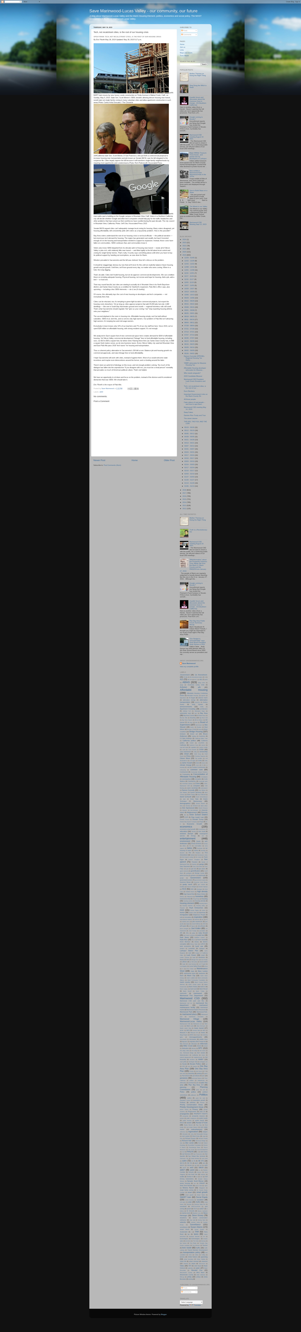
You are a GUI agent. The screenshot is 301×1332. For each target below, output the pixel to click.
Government (195, 878)
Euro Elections (189, 391)
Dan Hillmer (202, 790)
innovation (187, 917)
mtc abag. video (184, 1050)
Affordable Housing (194, 689)
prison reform (184, 1109)
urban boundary (188, 1259)
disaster (184, 810)
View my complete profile (189, 666)
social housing (189, 1200)
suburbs (183, 1222)
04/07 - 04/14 (189, 446)
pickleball (191, 1082)
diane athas (204, 805)
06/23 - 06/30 (189, 341)
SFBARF (202, 1183)
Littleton (184, 962)
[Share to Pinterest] (138, 388)
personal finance (197, 1078)
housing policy (200, 905)
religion (205, 1132)
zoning (190, 1279)
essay (206, 843)
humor (182, 912)
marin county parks (194, 984)
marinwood (198, 993)
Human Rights (194, 910)
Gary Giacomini (185, 866)
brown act (194, 734)
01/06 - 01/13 (189, 486)
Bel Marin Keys (201, 715)
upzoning (204, 1257)
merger (198, 1035)
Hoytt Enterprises (196, 908)
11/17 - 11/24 (189, 276)
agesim (203, 695)
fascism (182, 852)
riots (181, 1143)
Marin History (193, 987)
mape (192, 971)
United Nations (193, 1257)
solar (190, 1202)
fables (189, 848)
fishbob (193, 855)
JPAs (187, 933)
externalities (198, 846)
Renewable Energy (202, 1134)
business (202, 736)
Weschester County (186, 1272)
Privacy (195, 1109)
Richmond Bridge (200, 1140)
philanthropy (201, 1080)
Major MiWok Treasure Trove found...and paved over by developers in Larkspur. (198, 156)
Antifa (201, 706)
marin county (185, 982)
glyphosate (201, 875)
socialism (200, 1200)
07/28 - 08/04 (189, 326)
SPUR (195, 1208)
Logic (183, 964)
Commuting (186, 774)
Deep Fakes (188, 412)
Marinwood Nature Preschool (196, 1010)
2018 (184, 490)
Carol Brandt (192, 749)
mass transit (199, 1028)
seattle (182, 1176)
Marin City (191, 975)
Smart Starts (201, 1195)
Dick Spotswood (188, 808)
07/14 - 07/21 (189, 332)
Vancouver (202, 1263)
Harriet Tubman (203, 886)
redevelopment (196, 1129)
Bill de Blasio (199, 720)
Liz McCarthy (193, 961)
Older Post (169, 460)
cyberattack (204, 788)
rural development (202, 1149)
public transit (199, 1120)
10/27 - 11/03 (189, 285)
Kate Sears (184, 937)
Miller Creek (187, 1046)
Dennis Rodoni (200, 803)
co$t (188, 767)
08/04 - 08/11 (189, 322)
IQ (207, 919)
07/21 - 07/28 (189, 329)
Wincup (182, 1277)
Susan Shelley (199, 1229)
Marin (182, 975)
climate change (185, 765)
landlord (182, 948)
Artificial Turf (187, 711)
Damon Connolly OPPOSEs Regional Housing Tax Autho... (194, 358)
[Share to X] (133, 388)
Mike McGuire (184, 1043)
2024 (184, 239)
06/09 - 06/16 (189, 347)
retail (204, 1136)
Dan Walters (183, 792)
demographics (185, 803)
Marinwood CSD (190, 998)
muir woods (201, 1053)
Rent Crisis (196, 1136)
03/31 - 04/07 (189, 449)
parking (199, 1073)
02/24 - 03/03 (189, 464)
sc (199, 1170)
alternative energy (189, 700)
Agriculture (183, 697)
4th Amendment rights (196, 677)
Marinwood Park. (202, 1012)
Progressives (192, 1111)
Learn (203, 955)
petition (192, 1080)
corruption (198, 779)
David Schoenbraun (202, 797)
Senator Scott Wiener (195, 1181)
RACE (182, 1123)
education (183, 831)
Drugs (201, 822)
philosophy (183, 1082)
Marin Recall (203, 989)
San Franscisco (197, 1154)
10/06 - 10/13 (189, 295)
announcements (186, 707)
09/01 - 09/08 (189, 310)
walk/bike (190, 1268)
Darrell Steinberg (196, 792)
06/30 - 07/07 (189, 338)
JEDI (204, 924)
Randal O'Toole (202, 1123)
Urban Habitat (201, 1259)
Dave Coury (191, 794)
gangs (201, 864)
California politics (189, 740)
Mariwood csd (197, 1024)
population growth (199, 1100)
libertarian (201, 957)
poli (204, 1089)
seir (201, 1176)
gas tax (193, 869)
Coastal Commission (198, 767)
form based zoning (187, 857)
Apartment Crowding (187, 709)
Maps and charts (186, 53)
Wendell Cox (196, 1270)
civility (200, 760)
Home (135, 460)
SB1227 (182, 1165)
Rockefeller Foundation (194, 1145)
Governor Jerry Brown (201, 882)
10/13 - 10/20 (189, 292)
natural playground (185, 1057)
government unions (186, 880)
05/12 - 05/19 (189, 430)
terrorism (188, 1241)
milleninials (194, 1043)
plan (197, 1082)
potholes (192, 1102)
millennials (204, 1044)
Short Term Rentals (186, 1185)
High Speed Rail (189, 894)
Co (202, 765)
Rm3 (199, 1143)
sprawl (189, 1209)
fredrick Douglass (194, 859)
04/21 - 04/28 (189, 440)
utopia (193, 1263)
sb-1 (196, 1163)
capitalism (193, 747)
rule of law (191, 1149)
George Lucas (199, 873)
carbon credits (203, 747)
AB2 (200, 679)
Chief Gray (197, 754)
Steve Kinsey (197, 1215)
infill (181, 917)
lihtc (187, 959)
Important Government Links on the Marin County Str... (196, 395)
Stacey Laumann (203, 1211)
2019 (184, 255)
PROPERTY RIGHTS (201, 1114)
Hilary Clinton (201, 894)
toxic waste (187, 1248)
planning (183, 1087)
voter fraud (197, 1266)
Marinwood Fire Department (191, 995)
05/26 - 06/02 (189, 353)
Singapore (202, 1188)
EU (190, 846)
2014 (184, 502)
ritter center (189, 1143)
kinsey (197, 942)
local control (204, 962)
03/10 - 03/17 (189, 458)
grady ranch (187, 884)
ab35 (206, 679)
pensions (184, 1078)
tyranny (182, 1257)
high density (202, 891)
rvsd (183, 1151)
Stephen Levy (197, 1213)
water (198, 1268)
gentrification (195, 871)
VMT (189, 1266)
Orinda (191, 1071)
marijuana (202, 973)
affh (199, 687)
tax (189, 1234)
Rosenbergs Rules (194, 1147)
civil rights (193, 760)
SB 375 (201, 1161)
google (182, 878)
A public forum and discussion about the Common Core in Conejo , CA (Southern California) (198, 101)
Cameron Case (193, 745)
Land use (199, 946)
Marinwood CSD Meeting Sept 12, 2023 (198, 223)
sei (197, 1176)
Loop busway (192, 964)
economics (186, 826)
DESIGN (195, 805)
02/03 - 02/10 (189, 474)
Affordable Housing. (192, 695)
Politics (203, 1094)
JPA (181, 933)
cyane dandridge (192, 788)
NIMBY (200, 1059)
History (182, 896)
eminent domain (186, 834)
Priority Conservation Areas (191, 1105)
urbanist (185, 1263)
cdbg (195, 751)
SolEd (198, 1202)
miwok (199, 1046)
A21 (181, 679)
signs (206, 1185)
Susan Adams (196, 1227)
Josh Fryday (192, 930)
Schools (191, 1172)
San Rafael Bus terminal (196, 1156)
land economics (185, 946)
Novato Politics (195, 1064)
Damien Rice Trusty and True (195, 415)
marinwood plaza (189, 1014)
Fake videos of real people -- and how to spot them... (194, 403)
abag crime (201, 682)
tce (204, 1236)
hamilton (182, 886)
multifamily (195, 1055)
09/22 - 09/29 (189, 301)
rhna (181, 1138)
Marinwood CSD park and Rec (192, 1001)
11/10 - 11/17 (189, 279)
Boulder (199, 727)
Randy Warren (188, 1125)
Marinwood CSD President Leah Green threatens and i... (194, 381)
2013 (184, 505)
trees (190, 1255)
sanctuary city (184, 1158)
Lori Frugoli (202, 964)
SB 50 (182, 1163)
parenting (191, 1073)
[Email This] (129, 388)
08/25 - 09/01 (189, 313)
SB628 (201, 1167)
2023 (184, 242)
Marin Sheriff (187, 991)
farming (203, 850)
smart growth (202, 1192)
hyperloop (202, 912)
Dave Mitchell (201, 794)
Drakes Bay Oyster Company (188, 821)
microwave (192, 1039)
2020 (184, 252)
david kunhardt (185, 797)
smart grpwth (189, 1195)
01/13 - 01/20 (189, 483)
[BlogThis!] (131, 388)
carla (183, 749)
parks (206, 1073)
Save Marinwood (189, 663)
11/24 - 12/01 (189, 273)
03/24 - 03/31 (189, 452)
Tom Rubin (193, 1243)
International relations (186, 919)
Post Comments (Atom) (112, 465)
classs (204, 763)
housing (205, 899)
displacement (192, 812)
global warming (184, 875)
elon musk (201, 831)
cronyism (196, 786)
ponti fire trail (200, 1098)
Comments (187, 34)
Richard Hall (186, 1141)
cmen (197, 765)
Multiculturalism (184, 1055)
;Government (185, 675)
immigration (184, 915)
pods (197, 1089)
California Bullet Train (201, 738)
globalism (193, 875)
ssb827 (201, 1209)
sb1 (204, 1163)
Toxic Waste (184, 56)
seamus (203, 1174)
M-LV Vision (190, 968)
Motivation (185, 1048)
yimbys (198, 1277)
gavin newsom (184, 871)
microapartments (195, 1037)
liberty (182, 959)
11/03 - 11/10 (189, 282)
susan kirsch (184, 1229)
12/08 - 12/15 (189, 267)
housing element (187, 903)
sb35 (206, 1165)
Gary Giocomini (197, 866)
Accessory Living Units (196, 685)
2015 (184, 499)
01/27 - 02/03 (189, 477)
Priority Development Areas (191, 1107)
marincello (183, 993)
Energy (193, 836)
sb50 (101, 392)
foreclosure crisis (202, 855)
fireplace (198, 852)
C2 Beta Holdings (186, 738)
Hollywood (190, 896)
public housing (187, 1120)
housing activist (188, 901)
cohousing (183, 770)
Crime (197, 783)
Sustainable (184, 1232)
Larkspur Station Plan (189, 951)
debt (184, 799)
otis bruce (199, 1071)
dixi (185, 815)
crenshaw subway (187, 783)
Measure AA (194, 1032)
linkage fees (195, 959)
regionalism (193, 1132)
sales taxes (204, 1152)
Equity (198, 841)
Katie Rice (183, 940)
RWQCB (190, 1152)
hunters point (192, 912)
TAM (197, 1232)
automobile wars (185, 713)
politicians (193, 1095)
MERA (192, 1035)
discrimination (194, 810)
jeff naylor (183, 926)
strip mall (192, 1220)
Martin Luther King (185, 1028)
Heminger (199, 889)
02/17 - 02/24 (189, 467)
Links (182, 50)
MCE (188, 1030)
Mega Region (183, 1035)
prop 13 (202, 1111)
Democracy (197, 801)
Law (189, 953)
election (194, 831)
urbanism (205, 1261)
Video (182, 1266)
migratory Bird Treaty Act (197, 1041)
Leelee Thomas (184, 957)
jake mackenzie (197, 921)
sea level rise (192, 1174)
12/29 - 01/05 (189, 258)
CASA (201, 749)
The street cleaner (191, 418)
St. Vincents (190, 1211)
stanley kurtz (186, 1213)
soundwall (183, 1206)
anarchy (197, 702)
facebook (199, 848)
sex (195, 1183)
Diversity (204, 812)
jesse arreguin (184, 928)
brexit (200, 729)
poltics (189, 1098)
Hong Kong (196, 899)
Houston (182, 908)
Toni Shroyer (196, 1245)
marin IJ (202, 987)
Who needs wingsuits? (192, 373)
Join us (182, 47)
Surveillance (195, 1224)
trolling (203, 1255)
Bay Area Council (188, 715)
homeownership (185, 899)
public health (203, 1118)
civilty (206, 760)
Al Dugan (192, 698)
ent (203, 836)
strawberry (183, 1218)
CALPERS (201, 743)
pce (203, 1076)
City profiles (198, 758)
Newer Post (99, 460)
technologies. (195, 1239)
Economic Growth (194, 824)
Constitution (204, 777)
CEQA (186, 754)
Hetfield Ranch (190, 891)
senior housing (185, 1183)
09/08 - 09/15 (189, 307)
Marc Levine (203, 971)
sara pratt (205, 1158)
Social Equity (202, 1197)
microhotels (183, 1039)
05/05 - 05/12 (189, 433)
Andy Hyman (197, 704)
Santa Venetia (195, 1158)
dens (181, 805)
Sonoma (189, 1204)
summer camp (195, 1222)
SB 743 (189, 1163)
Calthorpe (183, 745)
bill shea (190, 722)
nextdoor (192, 1059)
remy (192, 1134)
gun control (201, 884)
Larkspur (202, 948)
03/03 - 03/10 (189, 461)
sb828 (192, 1170)
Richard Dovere (190, 1138)
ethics (184, 846)
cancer (203, 745)
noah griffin (183, 1061)
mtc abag (194, 1050)
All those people (190, 399)
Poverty (202, 1102)
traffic (198, 1248)
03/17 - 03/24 (189, 455)
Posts (185, 30)
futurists (194, 864)
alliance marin (203, 698)
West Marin (200, 1272)
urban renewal (194, 1261)
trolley (196, 1255)
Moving (194, 1048)
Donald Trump (198, 819)
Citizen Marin (185, 758)
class (197, 763)
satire (184, 1161)
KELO (193, 939)
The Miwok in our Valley (198, 206)
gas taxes (202, 869)
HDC (192, 889)
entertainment (187, 838)
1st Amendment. (201, 675)
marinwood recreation (196, 1016)
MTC (200, 1048)
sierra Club (198, 1185)
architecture (204, 709)
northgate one (204, 1061)
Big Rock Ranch (187, 720)
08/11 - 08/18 (189, 319)
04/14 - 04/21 (189, 443)
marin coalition (191, 978)
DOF (186, 817)
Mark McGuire (201, 1026)
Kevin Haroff (201, 940)
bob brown (199, 725)
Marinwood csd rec (186, 1003)
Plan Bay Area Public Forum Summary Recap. (197, 623)
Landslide (191, 948)
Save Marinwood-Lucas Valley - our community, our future (143, 10)
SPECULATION (195, 1206)
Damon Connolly (188, 790)
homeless (199, 896)
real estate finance (191, 1127)
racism (189, 1123)
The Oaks (196, 1241)
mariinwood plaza (190, 973)
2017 (184, 493)
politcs (193, 1092)
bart (196, 713)
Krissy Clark (194, 944)
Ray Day (199, 1125)
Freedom (195, 862)
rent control (186, 1136)
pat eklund (196, 1076)
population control (185, 1100)
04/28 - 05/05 (189, 437)
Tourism (205, 1245)
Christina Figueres (200, 756)
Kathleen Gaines (199, 937)
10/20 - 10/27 (189, 288)
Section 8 (190, 1176)
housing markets (187, 905)
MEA (204, 1030)
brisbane (183, 734)
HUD (182, 910)
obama (195, 1066)
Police (182, 1092)
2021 (184, 249)
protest (182, 1118)
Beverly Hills (183, 717)
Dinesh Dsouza (203, 808)
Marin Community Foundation (196, 980)
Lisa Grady (204, 959)
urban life (183, 1261)
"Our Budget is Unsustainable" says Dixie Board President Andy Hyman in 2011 (198, 641)
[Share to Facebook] (135, 388)
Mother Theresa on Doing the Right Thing (198, 74)
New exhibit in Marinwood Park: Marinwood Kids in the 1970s (198, 173)
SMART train (185, 1197)
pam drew (183, 1073)
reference (182, 1131)
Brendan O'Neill (191, 729)
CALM (191, 743)
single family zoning (186, 1190)
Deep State (194, 799)
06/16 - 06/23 (189, 344)
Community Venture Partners (199, 772)
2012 (184, 508)
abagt (181, 685)
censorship (203, 752)
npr (207, 1064)
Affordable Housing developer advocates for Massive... (195, 369)
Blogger (164, 1314)
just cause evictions (189, 935)
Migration (184, 1041)
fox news (198, 857)
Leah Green (191, 955)
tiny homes (183, 1243)
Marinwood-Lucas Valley (191, 1021)
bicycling (193, 718)
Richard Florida (203, 1138)
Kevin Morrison (185, 942)
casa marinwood (185, 752)
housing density (200, 901)
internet (197, 919)
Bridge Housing (196, 731)
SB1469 (189, 1165)
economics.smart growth (188, 829)
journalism (202, 930)
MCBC (182, 1030)
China (188, 756)
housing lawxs (203, 903)
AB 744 (190, 679)
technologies (184, 1239)
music (203, 1055)
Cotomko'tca (192, 781)
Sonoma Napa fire (199, 1204)
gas (187, 868)
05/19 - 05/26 (189, 427)
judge (193, 933)
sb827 (182, 1170)
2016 (184, 496)
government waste (200, 880)
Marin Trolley (200, 991)
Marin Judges (184, 989)
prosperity (185, 1116)
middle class (203, 1039)
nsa (189, 1066)
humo (203, 910)
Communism (184, 772)
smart (190, 1192)
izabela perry (186, 921)
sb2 (195, 1165)
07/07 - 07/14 (189, 335)
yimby (189, 1277)
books (192, 727)
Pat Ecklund (186, 1076)
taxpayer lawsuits (194, 1236)
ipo (202, 919)
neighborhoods (198, 1057)
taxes (196, 1234)
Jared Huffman (196, 924)
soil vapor (183, 1202)
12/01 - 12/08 (189, 270)
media (203, 1032)
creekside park (203, 781)
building (194, 736)
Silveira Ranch (188, 1188)
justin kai (200, 935)
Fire (190, 853)
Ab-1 (195, 679)
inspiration (198, 917)
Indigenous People (199, 915)
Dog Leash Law (197, 817)
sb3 (200, 1165)
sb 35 (193, 1161)
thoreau (203, 1241)
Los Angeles (183, 966)
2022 (184, 246)
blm (196, 722)
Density (188, 805)
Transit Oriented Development (198, 1250)
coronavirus (186, 779)
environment (185, 841)
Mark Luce (190, 1026)
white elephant (200, 1274)
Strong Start (201, 1220)
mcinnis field (196, 1030)
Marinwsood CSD (185, 1024)
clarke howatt (187, 763)
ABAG (186, 682)
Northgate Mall (193, 1061)
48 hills (185, 677)
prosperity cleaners (198, 1116)
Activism (183, 687)
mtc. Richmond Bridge (187, 1053)
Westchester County (186, 1275)
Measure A (183, 1032)
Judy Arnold (203, 933)
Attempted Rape (200, 711)
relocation (185, 1134)
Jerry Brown (201, 926)
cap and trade (184, 747)
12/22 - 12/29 (189, 261)
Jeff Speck (192, 926)
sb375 (184, 1167)
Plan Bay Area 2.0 (196, 1085)
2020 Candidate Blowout (193, 376)
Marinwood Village (189, 1019)
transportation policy (191, 1252)
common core (196, 770)
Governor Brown (185, 882)
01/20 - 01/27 (189, 480)
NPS (183, 1066)
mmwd (206, 1046)
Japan (188, 924)
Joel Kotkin (196, 928)
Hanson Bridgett (191, 886)
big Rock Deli (204, 717)
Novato (184, 1064)
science (199, 1172)
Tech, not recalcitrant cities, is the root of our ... (195, 387)
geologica (189, 873)
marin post (193, 989)
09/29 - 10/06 (189, 298)
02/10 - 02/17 (189, 470)
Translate (197, 1305)
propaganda (184, 1114)
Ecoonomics (201, 829)
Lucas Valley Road (195, 966)
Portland (182, 1102)
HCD (184, 889)
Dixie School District (198, 815)
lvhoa (206, 966)
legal (194, 957)
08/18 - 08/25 (189, 316)
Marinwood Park (186, 1012)
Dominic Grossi (184, 819)
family (196, 850)
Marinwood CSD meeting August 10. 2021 (197, 137)
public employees (191, 1118)
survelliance (184, 1227)
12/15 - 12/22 (189, 264)
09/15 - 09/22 (189, 304)
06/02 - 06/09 (189, 350)
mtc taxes (202, 1050)
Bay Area (204, 713)
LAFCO (202, 944)
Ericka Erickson (196, 843)
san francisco (186, 1154)
